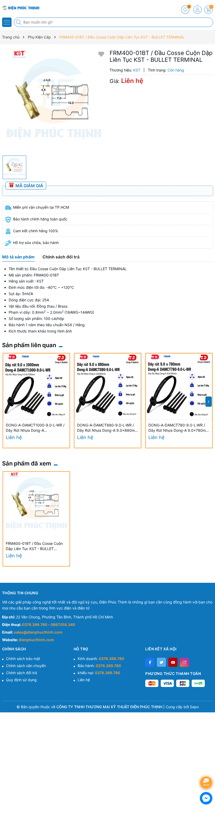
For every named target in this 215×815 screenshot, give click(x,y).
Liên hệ (84, 680)
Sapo (194, 707)
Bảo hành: (99, 665)
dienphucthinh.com (36, 639)
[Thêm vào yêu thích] (101, 54)
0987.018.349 (63, 624)
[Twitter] (161, 662)
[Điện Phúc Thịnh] (19, 7)
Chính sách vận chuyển (26, 665)
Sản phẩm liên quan (29, 345)
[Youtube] (173, 662)
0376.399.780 (35, 624)
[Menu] (7, 22)
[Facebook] (149, 662)
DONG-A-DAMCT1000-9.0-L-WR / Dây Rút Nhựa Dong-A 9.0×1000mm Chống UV (35, 428)
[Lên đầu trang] (207, 768)
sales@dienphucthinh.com (38, 632)
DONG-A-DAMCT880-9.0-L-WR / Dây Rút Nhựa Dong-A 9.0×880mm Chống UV (107, 428)
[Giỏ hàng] (208, 9)
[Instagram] (184, 662)
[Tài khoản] (197, 9)
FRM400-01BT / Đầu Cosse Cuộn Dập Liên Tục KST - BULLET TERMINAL (34, 546)
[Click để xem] (54, 101)
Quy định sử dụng (21, 680)
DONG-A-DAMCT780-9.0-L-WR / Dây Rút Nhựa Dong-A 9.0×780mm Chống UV (178, 428)
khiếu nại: (99, 672)
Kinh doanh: (101, 658)
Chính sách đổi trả (21, 672)
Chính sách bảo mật (23, 658)
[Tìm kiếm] (19, 22)
